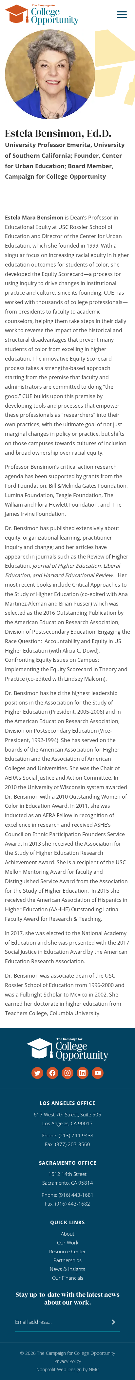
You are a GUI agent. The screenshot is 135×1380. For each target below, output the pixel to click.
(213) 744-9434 (76, 1135)
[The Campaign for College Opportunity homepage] (42, 14)
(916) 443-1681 (76, 1195)
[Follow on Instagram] (67, 1073)
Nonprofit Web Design (59, 1369)
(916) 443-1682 (72, 1203)
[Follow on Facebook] (52, 1073)
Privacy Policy (67, 1361)
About (67, 1233)
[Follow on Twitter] (37, 1073)
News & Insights (67, 1269)
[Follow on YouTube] (98, 1073)
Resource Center (67, 1251)
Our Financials (67, 1277)
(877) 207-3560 (72, 1144)
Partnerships (67, 1260)
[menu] (122, 15)
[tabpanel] (67, 615)
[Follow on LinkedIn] (82, 1073)
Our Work (67, 1242)
